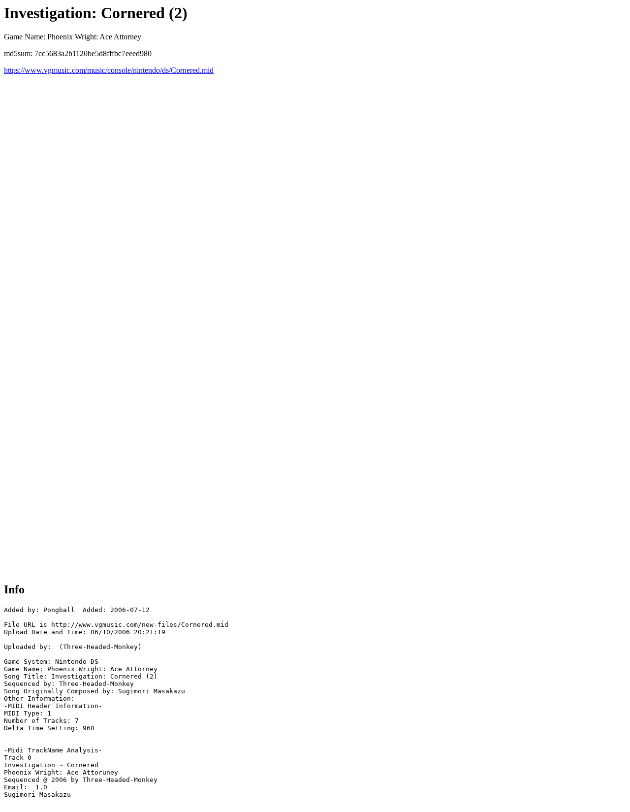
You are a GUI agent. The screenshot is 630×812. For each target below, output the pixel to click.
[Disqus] (315, 198)
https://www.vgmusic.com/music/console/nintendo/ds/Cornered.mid (109, 70)
